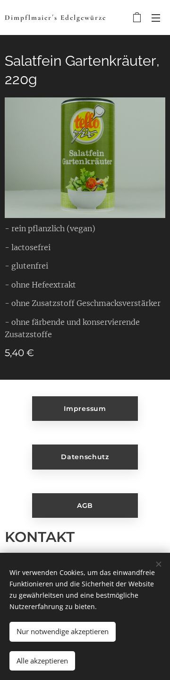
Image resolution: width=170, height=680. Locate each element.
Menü (155, 17)
